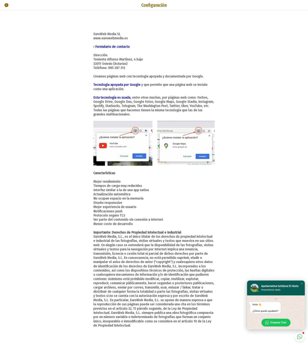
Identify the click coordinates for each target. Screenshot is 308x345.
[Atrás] (6, 5)
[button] (302, 283)
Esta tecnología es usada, (112, 97)
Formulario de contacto (112, 46)
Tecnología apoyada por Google (117, 84)
